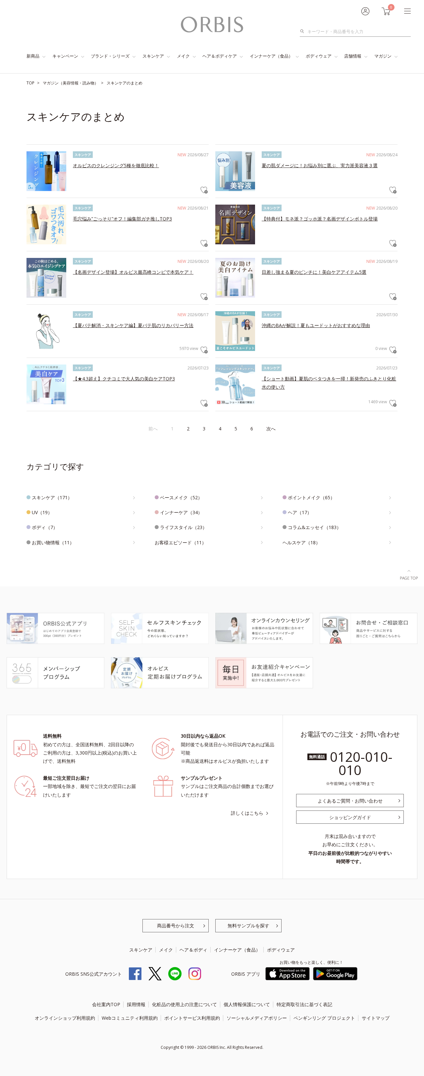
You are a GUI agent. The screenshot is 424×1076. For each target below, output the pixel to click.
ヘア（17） (300, 512)
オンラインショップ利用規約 (65, 1018)
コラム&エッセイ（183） (314, 527)
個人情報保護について (247, 1004)
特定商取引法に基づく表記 (304, 1004)
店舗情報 (352, 56)
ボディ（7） (45, 527)
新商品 (32, 56)
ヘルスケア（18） (301, 542)
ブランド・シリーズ (110, 56)
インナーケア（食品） (271, 56)
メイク (183, 56)
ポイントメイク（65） (311, 497)
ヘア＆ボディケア (219, 56)
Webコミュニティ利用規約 (130, 1018)
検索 (303, 31)
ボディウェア (319, 56)
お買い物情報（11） (53, 542)
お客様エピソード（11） (180, 542)
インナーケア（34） (181, 512)
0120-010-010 (361, 763)
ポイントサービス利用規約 (192, 1018)
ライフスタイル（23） (183, 527)
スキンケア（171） (52, 497)
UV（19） (42, 512)
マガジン (383, 56)
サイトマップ (376, 1018)
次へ (271, 428)
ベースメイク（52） (181, 497)
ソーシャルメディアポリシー (257, 1018)
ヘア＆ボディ (193, 950)
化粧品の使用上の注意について (184, 1004)
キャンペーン (65, 56)
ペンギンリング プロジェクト (324, 1018)
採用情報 (136, 1004)
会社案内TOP (106, 1004)
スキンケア (153, 56)
